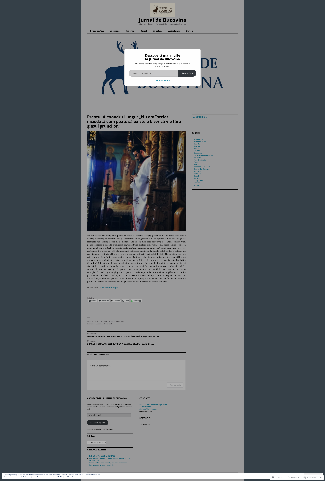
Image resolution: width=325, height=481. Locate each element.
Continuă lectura (162, 80)
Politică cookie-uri (65, 477)
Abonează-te (187, 73)
